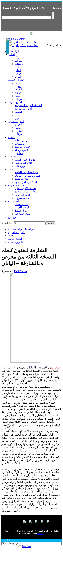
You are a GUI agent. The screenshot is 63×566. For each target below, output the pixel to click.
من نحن (12, 217)
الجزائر (18, 124)
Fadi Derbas (20, 271)
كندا (17, 67)
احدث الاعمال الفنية (26, 159)
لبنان (17, 83)
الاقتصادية (13, 201)
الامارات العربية (23, 108)
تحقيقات (19, 143)
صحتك (11, 169)
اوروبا (18, 76)
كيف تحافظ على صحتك (28, 175)
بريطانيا (19, 63)
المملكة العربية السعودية (28, 105)
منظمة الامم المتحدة (26, 191)
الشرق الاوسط (16, 79)
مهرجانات (20, 166)
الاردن (18, 92)
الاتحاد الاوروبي (23, 194)
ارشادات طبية (22, 178)
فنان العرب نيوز (23, 162)
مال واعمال (21, 204)
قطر (17, 115)
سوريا (18, 86)
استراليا (19, 60)
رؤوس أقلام (21, 140)
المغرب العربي (16, 121)
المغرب (19, 130)
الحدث (11, 137)
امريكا (18, 57)
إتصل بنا (57, 8)
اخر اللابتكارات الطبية (26, 172)
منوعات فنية (15, 156)
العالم (12, 54)
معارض (19, 153)
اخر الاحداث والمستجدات (21, 229)
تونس (18, 127)
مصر (17, 95)
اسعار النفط (21, 210)
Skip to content (17, 38)
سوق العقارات (23, 213)
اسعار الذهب (22, 207)
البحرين (19, 118)
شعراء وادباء (22, 150)
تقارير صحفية (22, 146)
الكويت (19, 111)
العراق (18, 89)
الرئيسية (14, 51)
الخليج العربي (15, 102)
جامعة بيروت (22, 198)
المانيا (18, 70)
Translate (26, 546)
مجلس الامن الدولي (25, 188)
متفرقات (20, 99)
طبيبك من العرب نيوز (26, 182)
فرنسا (18, 73)
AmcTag (41, 533)
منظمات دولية (16, 185)
